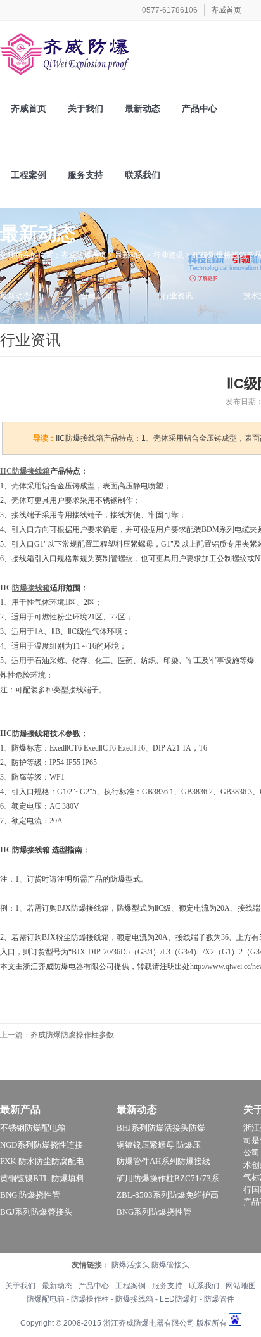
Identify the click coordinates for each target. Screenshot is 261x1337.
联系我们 (204, 1285)
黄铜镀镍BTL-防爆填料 (42, 1178)
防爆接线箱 (134, 1299)
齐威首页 (226, 10)
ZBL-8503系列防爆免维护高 (168, 1195)
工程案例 (130, 1285)
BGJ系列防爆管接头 (36, 1212)
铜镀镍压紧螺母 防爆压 (159, 1145)
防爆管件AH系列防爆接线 (163, 1161)
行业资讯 (168, 255)
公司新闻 (96, 295)
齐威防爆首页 (83, 255)
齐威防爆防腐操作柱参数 (72, 1034)
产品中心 (94, 1285)
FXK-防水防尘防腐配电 (42, 1161)
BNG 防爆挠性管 (30, 1195)
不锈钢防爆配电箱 (33, 1127)
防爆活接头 (130, 1264)
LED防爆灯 (179, 1299)
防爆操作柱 (90, 1299)
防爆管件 (219, 1299)
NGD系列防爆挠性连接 (41, 1145)
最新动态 (130, 255)
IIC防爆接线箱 (25, 471)
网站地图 (241, 1285)
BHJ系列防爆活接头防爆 (161, 1127)
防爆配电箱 (46, 1299)
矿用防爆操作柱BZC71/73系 (168, 1178)
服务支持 (167, 1285)
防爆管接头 (170, 1264)
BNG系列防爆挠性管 (154, 1212)
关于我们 (20, 1285)
